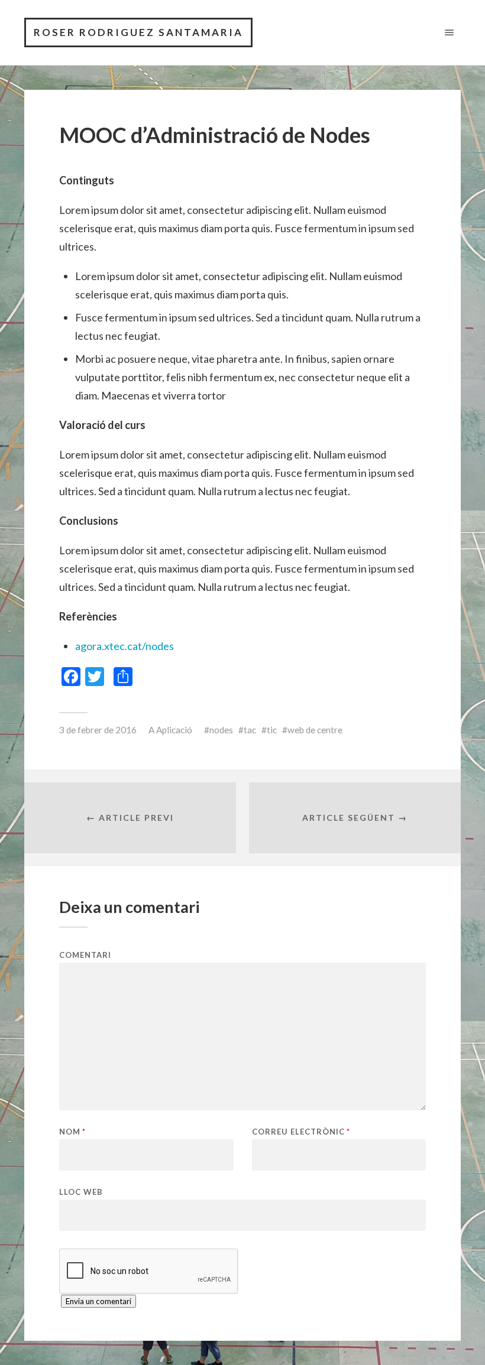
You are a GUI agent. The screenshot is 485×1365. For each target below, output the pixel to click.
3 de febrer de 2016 (98, 729)
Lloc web (81, 1191)
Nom (72, 1132)
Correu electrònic (301, 1132)
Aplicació (174, 729)
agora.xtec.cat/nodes (124, 645)
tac (250, 729)
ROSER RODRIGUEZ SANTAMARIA (138, 32)
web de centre (314, 729)
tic (272, 729)
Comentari (85, 955)
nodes (221, 729)
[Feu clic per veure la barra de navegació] (447, 32)
